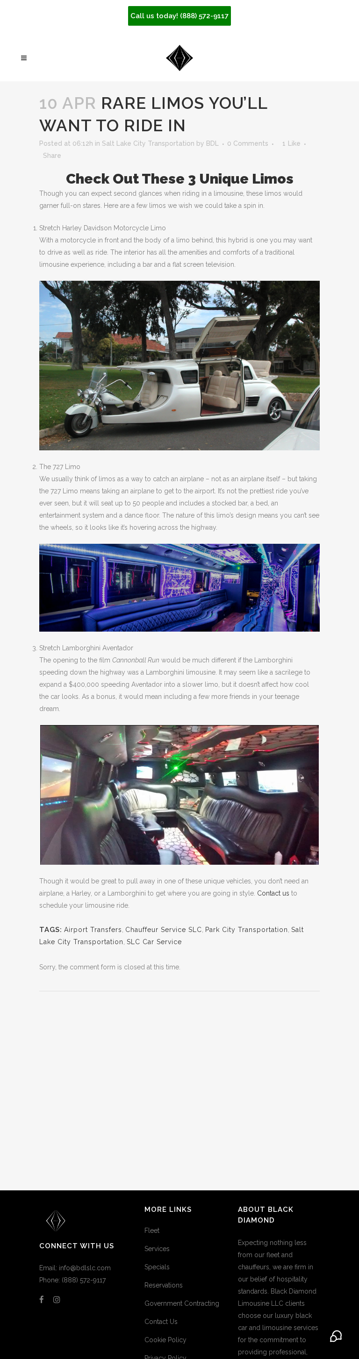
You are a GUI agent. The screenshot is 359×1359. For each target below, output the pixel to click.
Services (157, 1248)
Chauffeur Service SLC (163, 929)
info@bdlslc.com (85, 1268)
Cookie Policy (165, 1340)
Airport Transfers (93, 929)
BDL (212, 143)
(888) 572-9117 (84, 1280)
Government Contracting (181, 1303)
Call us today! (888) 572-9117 (179, 16)
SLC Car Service (154, 942)
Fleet (151, 1230)
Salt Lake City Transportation (148, 143)
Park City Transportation (246, 929)
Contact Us (161, 1321)
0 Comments (247, 143)
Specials (157, 1267)
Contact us (273, 893)
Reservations (163, 1285)
